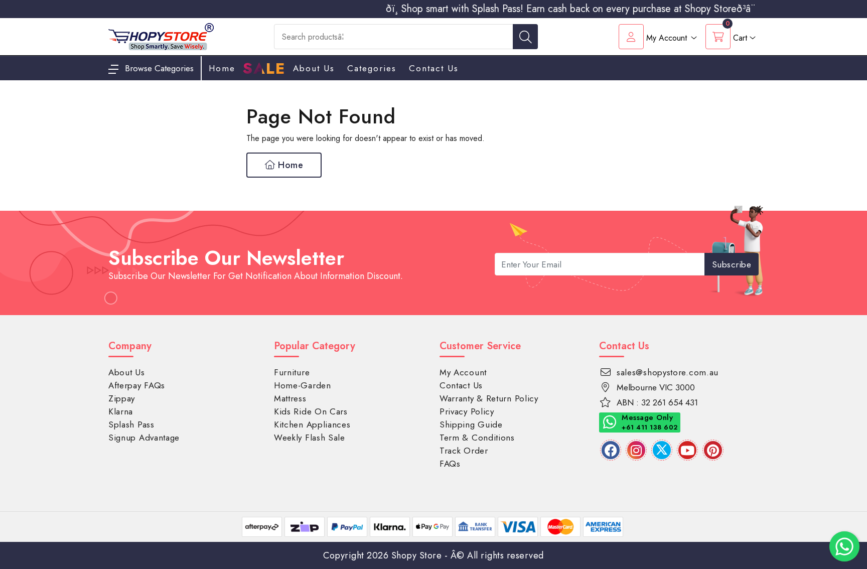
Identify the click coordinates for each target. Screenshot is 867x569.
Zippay (121, 398)
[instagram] (636, 450)
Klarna (120, 411)
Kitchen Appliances (312, 424)
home (222, 68)
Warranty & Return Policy (489, 398)
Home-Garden (302, 385)
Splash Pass (131, 424)
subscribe (732, 264)
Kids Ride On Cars (311, 411)
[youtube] (687, 450)
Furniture (292, 372)
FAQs (450, 464)
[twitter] (662, 450)
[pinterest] (713, 450)
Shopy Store (416, 555)
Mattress (290, 398)
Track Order (464, 451)
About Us (314, 68)
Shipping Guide (471, 424)
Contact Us (434, 68)
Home (289, 165)
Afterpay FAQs (136, 385)
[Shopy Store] (161, 36)
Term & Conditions (477, 438)
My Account (463, 372)
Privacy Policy (467, 411)
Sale (264, 69)
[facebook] (611, 450)
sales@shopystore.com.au (667, 372)
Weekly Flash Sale (309, 438)
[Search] (525, 36)
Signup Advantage (144, 438)
